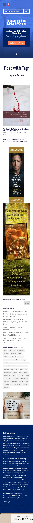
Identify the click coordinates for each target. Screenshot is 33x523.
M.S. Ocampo (9, 132)
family (9, 366)
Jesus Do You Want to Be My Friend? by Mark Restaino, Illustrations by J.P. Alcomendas (16, 313)
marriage (15, 372)
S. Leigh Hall (14, 381)
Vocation (25, 384)
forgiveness (24, 366)
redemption (7, 378)
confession (20, 357)
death (5, 363)
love (26, 369)
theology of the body (15, 384)
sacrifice (21, 381)
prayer (14, 375)
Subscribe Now (16, 43)
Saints (26, 381)
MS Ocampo (7, 375)
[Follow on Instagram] (8, 4)
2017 (5, 350)
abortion (6, 353)
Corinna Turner (16, 360)
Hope (21, 369)
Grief (17, 369)
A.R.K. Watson (20, 350)
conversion (7, 360)
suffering (6, 384)
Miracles (26, 372)
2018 (9, 350)
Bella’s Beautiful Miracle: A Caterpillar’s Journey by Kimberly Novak (15, 321)
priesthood (20, 375)
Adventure (13, 353)
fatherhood (16, 366)
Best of (14, 357)
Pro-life (27, 375)
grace (12, 369)
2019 (14, 350)
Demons (19, 363)
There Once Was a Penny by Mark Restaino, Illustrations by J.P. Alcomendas (15, 340)
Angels (19, 353)
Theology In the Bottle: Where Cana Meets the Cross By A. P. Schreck (16, 130)
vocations (6, 387)
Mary (20, 372)
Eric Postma (26, 363)
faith (5, 366)
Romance (6, 381)
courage (23, 360)
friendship (6, 369)
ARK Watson (7, 357)
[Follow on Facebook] (4, 4)
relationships (15, 378)
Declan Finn (12, 363)
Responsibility (24, 378)
